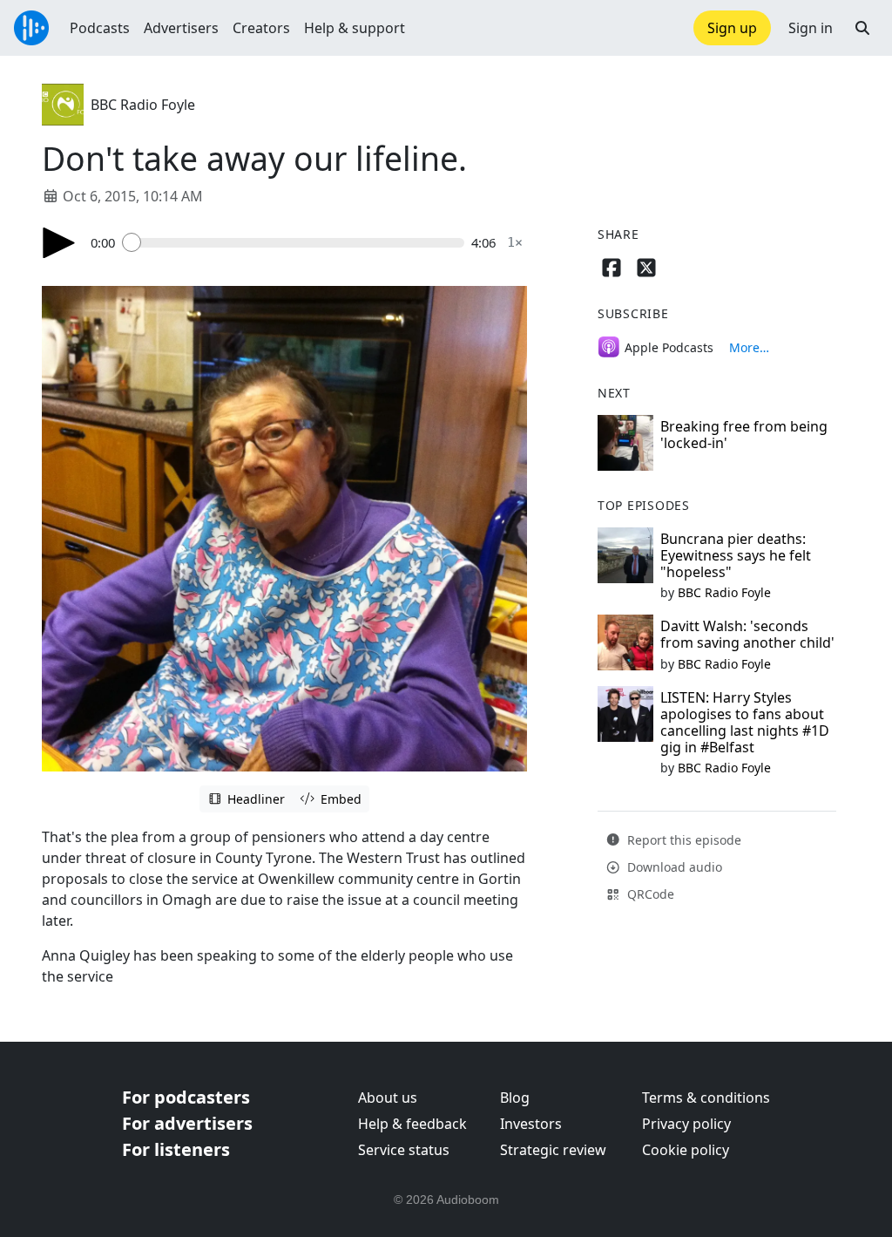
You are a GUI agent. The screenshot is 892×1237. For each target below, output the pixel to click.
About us (387, 1097)
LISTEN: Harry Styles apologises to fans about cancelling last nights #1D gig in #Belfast (744, 723)
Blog (515, 1097)
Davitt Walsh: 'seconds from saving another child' (747, 634)
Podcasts (100, 27)
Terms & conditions (706, 1097)
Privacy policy (686, 1123)
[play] (59, 243)
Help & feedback (412, 1123)
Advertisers (181, 27)
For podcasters (186, 1097)
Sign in (810, 27)
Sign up (732, 27)
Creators (261, 27)
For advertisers (187, 1123)
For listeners (176, 1149)
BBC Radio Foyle (143, 104)
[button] (862, 27)
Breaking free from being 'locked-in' (744, 434)
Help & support (354, 27)
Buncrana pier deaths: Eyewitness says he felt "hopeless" (735, 555)
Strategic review (553, 1149)
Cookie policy (685, 1149)
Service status (403, 1149)
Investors (531, 1123)
